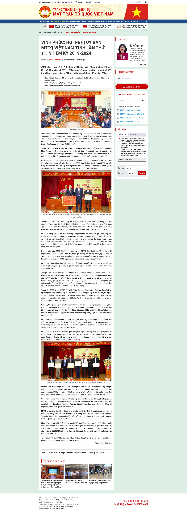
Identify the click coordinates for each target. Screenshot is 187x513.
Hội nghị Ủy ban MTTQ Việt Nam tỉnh (72, 453)
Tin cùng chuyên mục (54, 461)
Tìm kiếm (142, 173)
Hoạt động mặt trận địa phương (81, 32)
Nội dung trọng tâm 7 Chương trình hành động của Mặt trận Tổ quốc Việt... (67, 26)
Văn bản (122, 129)
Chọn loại (121, 168)
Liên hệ (70, 2)
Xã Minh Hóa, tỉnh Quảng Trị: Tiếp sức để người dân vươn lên (76, 482)
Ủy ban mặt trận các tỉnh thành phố (131, 94)
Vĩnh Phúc (53, 453)
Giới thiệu (122, 39)
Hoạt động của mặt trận (50, 32)
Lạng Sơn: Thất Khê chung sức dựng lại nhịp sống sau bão (99, 482)
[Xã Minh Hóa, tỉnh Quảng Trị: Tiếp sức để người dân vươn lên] (76, 471)
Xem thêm (143, 64)
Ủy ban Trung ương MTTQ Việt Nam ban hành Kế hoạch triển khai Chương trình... (134, 26)
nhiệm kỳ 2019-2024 (96, 453)
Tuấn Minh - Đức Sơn (53, 60)
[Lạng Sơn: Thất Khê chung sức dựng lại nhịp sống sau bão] (100, 471)
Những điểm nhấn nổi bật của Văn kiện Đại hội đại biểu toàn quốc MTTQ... (100, 26)
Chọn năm (121, 173)
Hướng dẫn (122, 135)
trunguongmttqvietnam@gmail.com (63, 506)
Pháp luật (133, 135)
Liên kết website (126, 72)
